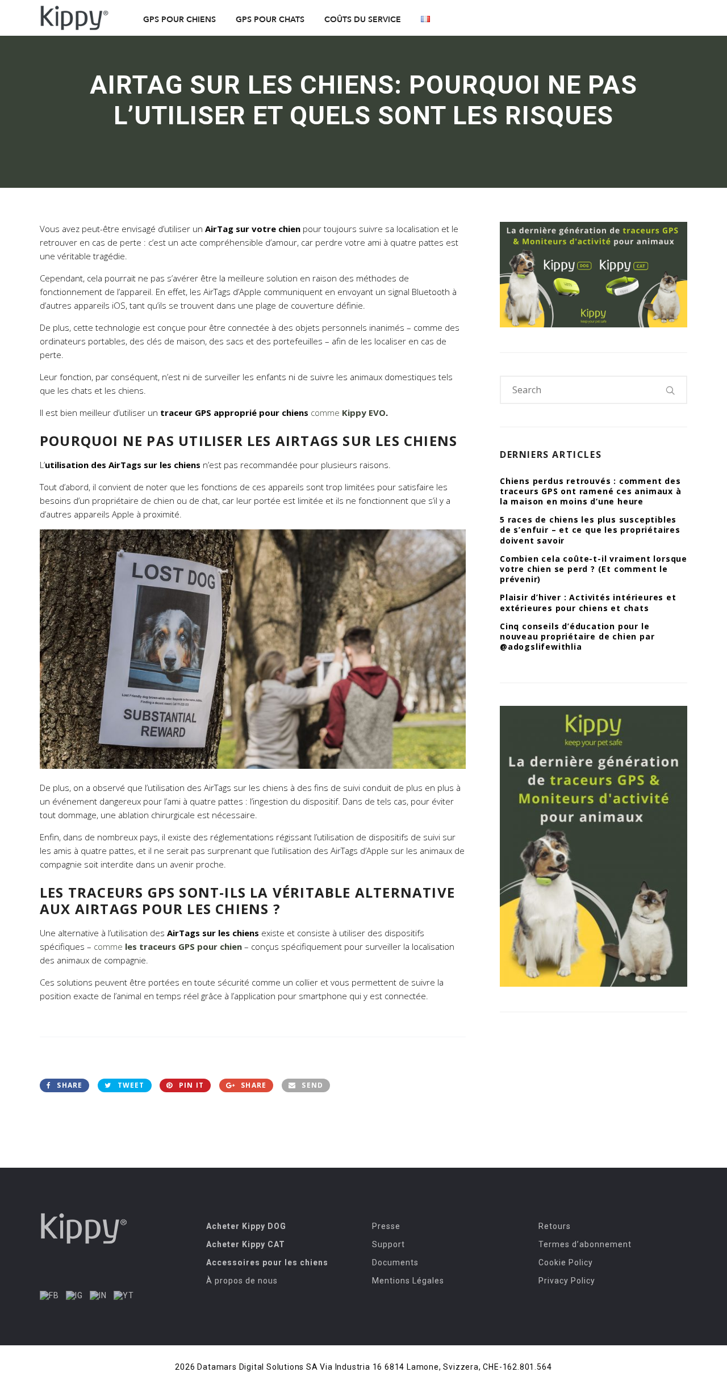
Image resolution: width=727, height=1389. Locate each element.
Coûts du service (362, 19)
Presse (386, 1226)
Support (388, 1244)
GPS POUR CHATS (270, 19)
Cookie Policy (565, 1262)
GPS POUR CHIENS (179, 19)
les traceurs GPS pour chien (183, 946)
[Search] (670, 390)
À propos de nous (242, 1280)
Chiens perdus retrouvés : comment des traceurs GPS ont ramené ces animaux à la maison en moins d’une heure (591, 491)
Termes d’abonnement (585, 1244)
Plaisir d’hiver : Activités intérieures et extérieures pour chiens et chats (588, 602)
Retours (554, 1226)
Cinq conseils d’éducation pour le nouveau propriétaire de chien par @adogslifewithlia (577, 636)
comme (326, 412)
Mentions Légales (408, 1280)
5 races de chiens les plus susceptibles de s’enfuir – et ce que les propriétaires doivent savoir (590, 529)
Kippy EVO (364, 412)
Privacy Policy (566, 1280)
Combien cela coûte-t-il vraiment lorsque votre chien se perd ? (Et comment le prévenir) (593, 568)
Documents (395, 1262)
